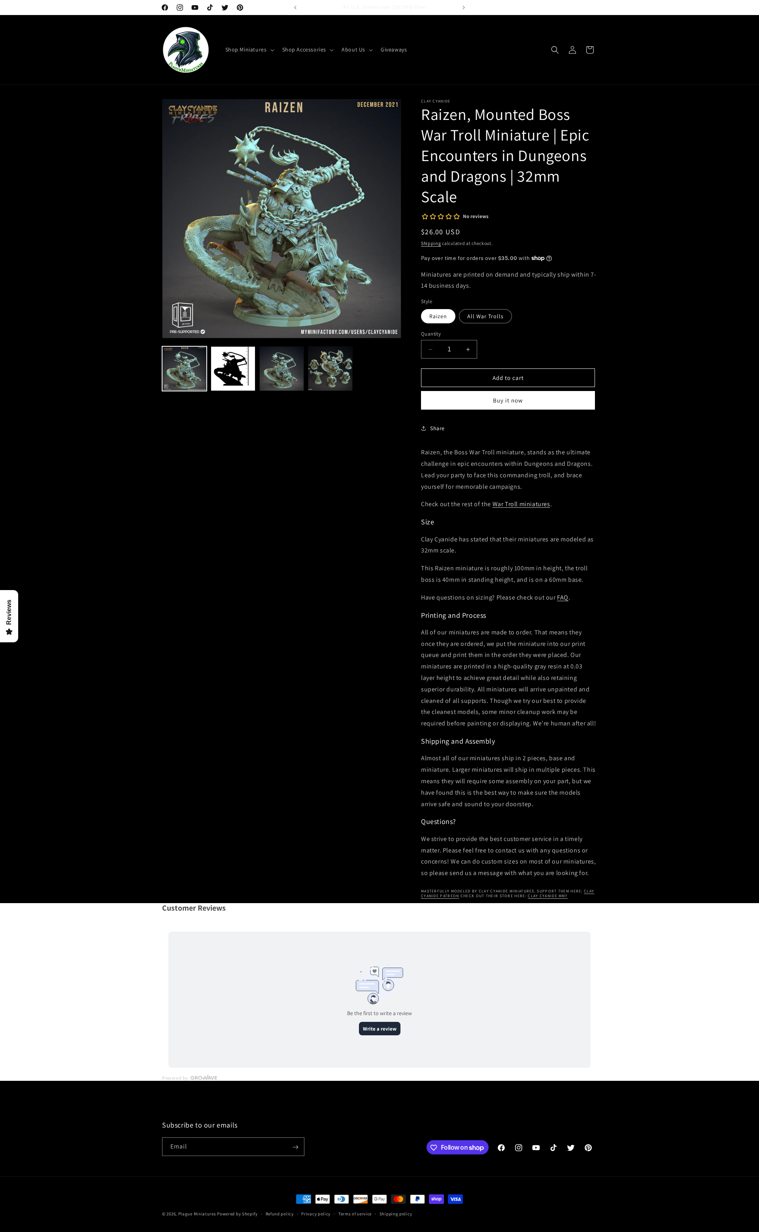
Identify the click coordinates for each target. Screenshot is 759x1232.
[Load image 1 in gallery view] (184, 368)
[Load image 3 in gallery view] (281, 368)
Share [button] (437, 428)
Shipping (431, 243)
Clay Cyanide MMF (548, 895)
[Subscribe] (295, 1147)
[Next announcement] (463, 7)
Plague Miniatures (197, 1214)
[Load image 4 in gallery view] (330, 368)
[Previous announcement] (295, 7)
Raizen (438, 316)
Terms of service (355, 1213)
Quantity (431, 333)
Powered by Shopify (237, 1214)
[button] (249, 49)
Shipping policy (396, 1213)
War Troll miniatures (521, 504)
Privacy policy (315, 1213)
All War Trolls (485, 316)
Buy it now (508, 400)
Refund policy (280, 1213)
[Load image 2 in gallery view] (233, 368)
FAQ (562, 597)
